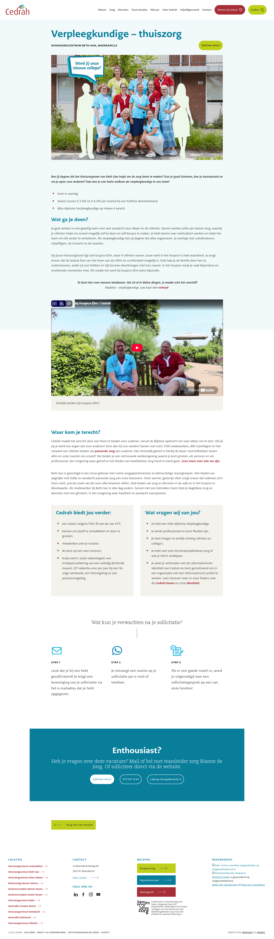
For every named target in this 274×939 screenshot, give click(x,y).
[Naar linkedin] (76, 894)
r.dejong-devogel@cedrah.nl (165, 779)
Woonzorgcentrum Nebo (21, 900)
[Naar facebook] (83, 894)
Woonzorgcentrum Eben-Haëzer (25, 877)
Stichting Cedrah (221, 877)
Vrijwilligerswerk (189, 10)
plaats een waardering (253, 884)
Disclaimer (29, 932)
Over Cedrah (170, 10)
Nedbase (261, 932)
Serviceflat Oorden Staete (22, 906)
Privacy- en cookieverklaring (51, 932)
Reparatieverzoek (149, 880)
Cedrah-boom (165, 583)
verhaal (163, 288)
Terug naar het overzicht (79, 824)
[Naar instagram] (91, 894)
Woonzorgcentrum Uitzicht (23, 923)
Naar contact (80, 877)
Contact (207, 10)
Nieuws (154, 10)
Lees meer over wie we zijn (201, 461)
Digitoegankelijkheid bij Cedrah (83, 932)
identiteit (193, 583)
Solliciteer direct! (211, 45)
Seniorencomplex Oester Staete (25, 894)
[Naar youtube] (98, 894)
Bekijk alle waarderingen (225, 884)
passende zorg (105, 451)
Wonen (102, 10)
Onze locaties (139, 10)
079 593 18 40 (131, 779)
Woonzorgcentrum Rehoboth (24, 911)
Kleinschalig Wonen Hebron (23, 883)
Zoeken (255, 9)
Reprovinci (247, 932)
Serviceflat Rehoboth (19, 917)
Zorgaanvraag (147, 868)
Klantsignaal (146, 892)
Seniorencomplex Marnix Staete (25, 889)
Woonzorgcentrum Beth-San (23, 871)
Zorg (112, 10)
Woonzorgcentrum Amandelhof (25, 866)
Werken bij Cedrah (227, 9)
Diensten (123, 10)
